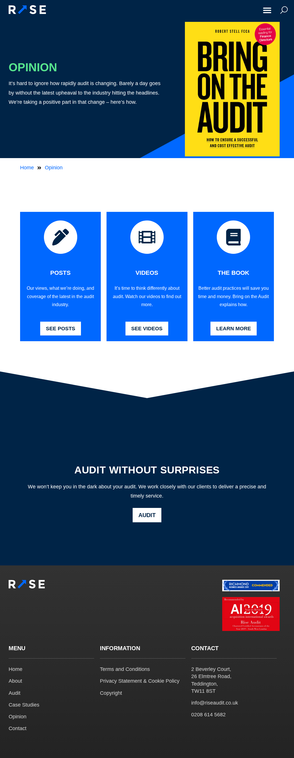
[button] (267, 10)
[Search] (282, 10)
